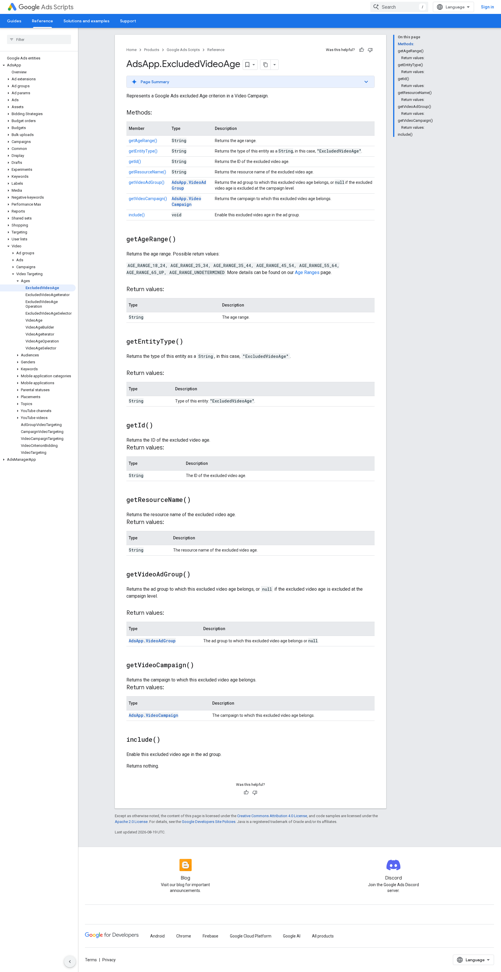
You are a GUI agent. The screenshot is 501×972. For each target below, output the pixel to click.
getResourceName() (147, 172)
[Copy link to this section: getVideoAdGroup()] (196, 574)
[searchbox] (39, 39)
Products (151, 50)
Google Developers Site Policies (208, 821)
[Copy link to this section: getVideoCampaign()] (200, 665)
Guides (14, 20)
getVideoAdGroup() (146, 182)
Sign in (487, 7)
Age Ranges (307, 272)
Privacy (109, 960)
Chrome (183, 936)
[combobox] (399, 7)
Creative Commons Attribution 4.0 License (272, 816)
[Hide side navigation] (70, 961)
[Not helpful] (370, 50)
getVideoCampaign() (148, 198)
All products (323, 936)
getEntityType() (143, 151)
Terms (91, 960)
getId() (135, 161)
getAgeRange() (143, 140)
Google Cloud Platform (250, 936)
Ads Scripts (57, 7)
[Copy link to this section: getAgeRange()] (182, 239)
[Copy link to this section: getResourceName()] (196, 500)
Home (131, 50)
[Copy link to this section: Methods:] (158, 113)
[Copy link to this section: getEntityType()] (189, 341)
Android (157, 936)
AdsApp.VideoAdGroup (152, 640)
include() (137, 215)
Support (128, 20)
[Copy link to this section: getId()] (159, 425)
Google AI (291, 936)
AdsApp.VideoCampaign (186, 201)
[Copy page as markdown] (265, 65)
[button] (38, 65)
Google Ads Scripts (183, 50)
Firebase (210, 936)
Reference (42, 20)
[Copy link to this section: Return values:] (170, 289)
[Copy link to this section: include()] (166, 740)
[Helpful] (361, 50)
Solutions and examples (86, 20)
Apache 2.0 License (131, 821)
